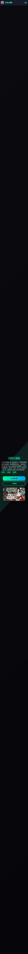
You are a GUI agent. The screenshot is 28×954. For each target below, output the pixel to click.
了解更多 (14, 483)
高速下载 (15, 478)
